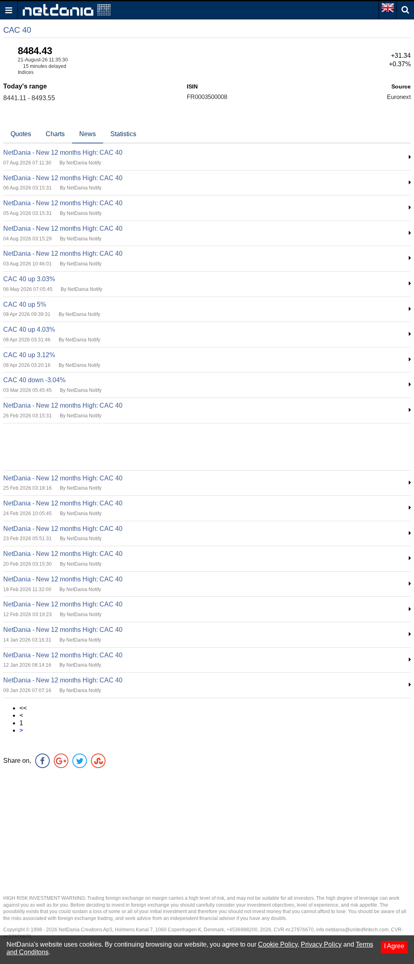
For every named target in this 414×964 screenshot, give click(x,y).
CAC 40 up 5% (24, 304)
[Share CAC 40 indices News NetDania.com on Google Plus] (61, 760)
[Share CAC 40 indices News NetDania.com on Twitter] (79, 760)
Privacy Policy (321, 944)
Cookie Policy (278, 944)
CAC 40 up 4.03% (29, 329)
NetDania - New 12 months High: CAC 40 (63, 152)
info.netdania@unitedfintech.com (352, 929)
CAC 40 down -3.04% (34, 380)
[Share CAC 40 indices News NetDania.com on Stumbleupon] (98, 760)
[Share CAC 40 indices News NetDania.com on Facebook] (42, 760)
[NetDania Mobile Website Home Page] (67, 9)
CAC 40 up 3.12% (29, 355)
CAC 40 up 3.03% (29, 279)
